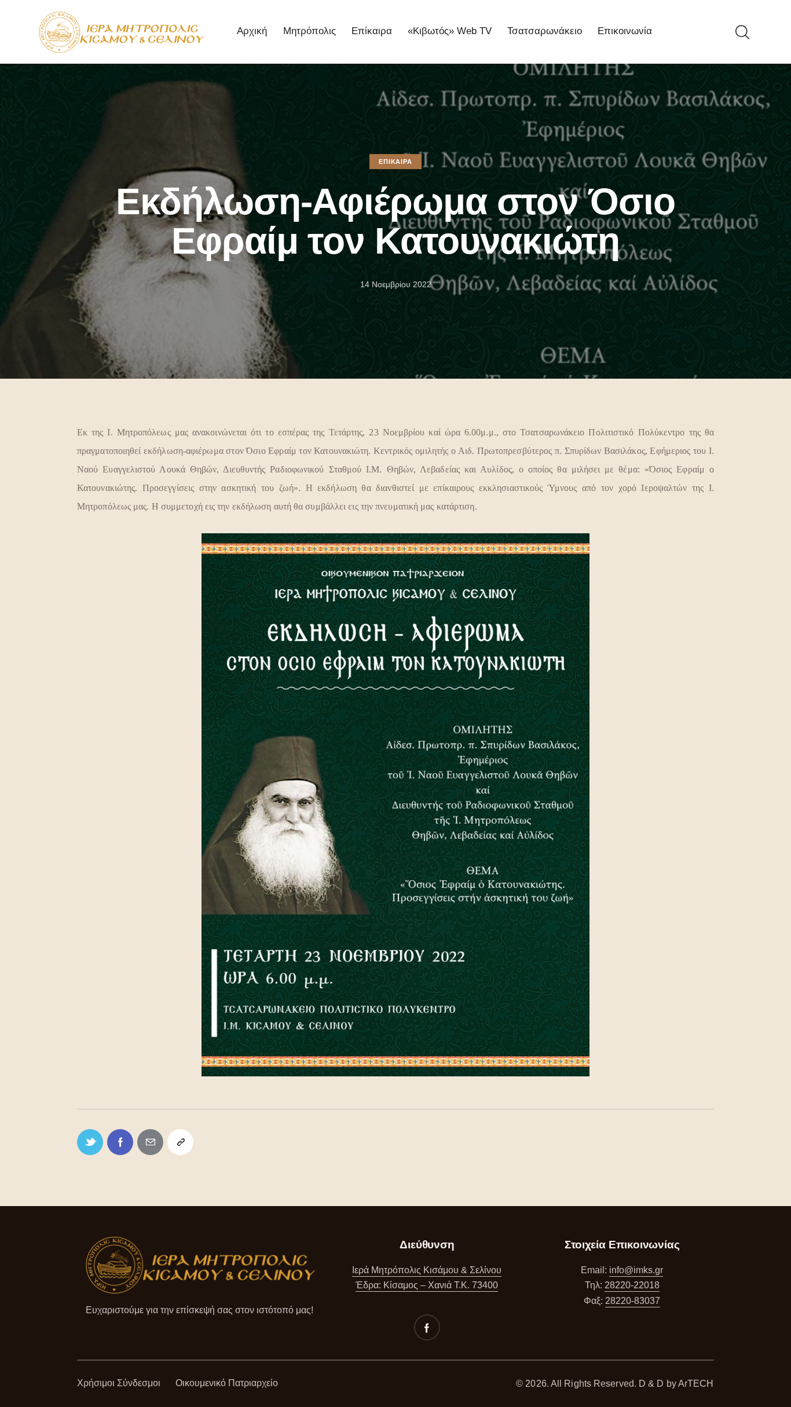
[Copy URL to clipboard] (180, 1142)
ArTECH (696, 1383)
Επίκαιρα (395, 161)
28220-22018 (632, 1285)
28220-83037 (632, 1301)
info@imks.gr (636, 1270)
